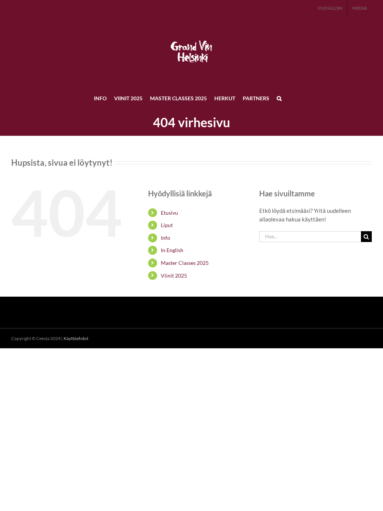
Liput (167, 225)
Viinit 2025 (174, 275)
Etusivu (169, 212)
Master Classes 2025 (185, 263)
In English (172, 250)
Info (165, 238)
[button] (279, 98)
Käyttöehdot (76, 338)
